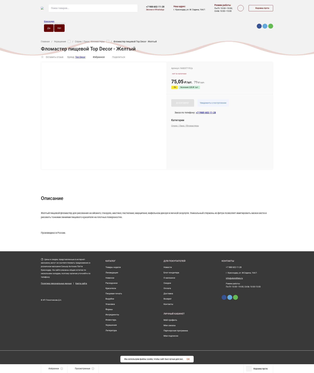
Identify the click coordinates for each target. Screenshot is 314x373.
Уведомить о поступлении (213, 103)
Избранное (99, 57)
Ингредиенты (112, 314)
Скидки (167, 283)
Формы (109, 309)
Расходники (111, 283)
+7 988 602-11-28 (155, 6)
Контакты (168, 304)
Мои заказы (170, 325)
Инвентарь (110, 320)
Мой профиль (170, 320)
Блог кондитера (171, 272)
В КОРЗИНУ (182, 103)
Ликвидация (111, 272)
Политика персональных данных (56, 283)
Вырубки (109, 299)
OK (188, 359)
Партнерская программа (176, 330)
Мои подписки (171, 336)
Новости (168, 267)
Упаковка (110, 304)
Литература (111, 330)
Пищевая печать (113, 293)
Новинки (109, 278)
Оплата (167, 288)
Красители (110, 288)
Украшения (60, 41)
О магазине (169, 278)
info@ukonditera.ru (234, 278)
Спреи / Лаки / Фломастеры (90, 41)
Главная (45, 41)
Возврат (168, 299)
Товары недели (113, 267)
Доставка (168, 293)
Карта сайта (81, 283)
